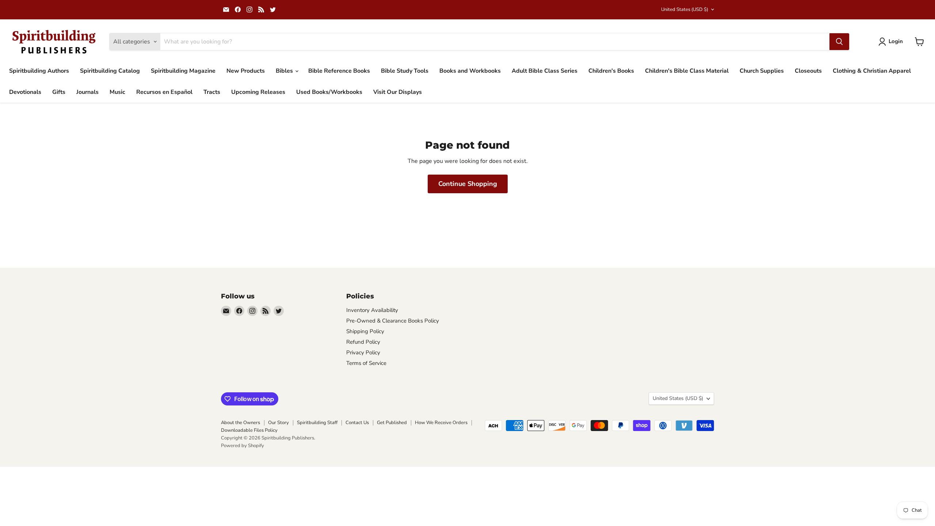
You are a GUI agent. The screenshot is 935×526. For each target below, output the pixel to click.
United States (684, 9)
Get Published (392, 422)
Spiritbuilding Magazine (183, 71)
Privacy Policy (363, 352)
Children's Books (611, 71)
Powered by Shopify (242, 445)
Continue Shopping (467, 183)
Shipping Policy (365, 331)
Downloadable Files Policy (249, 430)
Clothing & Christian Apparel (872, 71)
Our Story (278, 422)
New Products (245, 71)
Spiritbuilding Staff (317, 422)
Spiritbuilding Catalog (110, 71)
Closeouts (808, 71)
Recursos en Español (164, 92)
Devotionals (25, 92)
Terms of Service (366, 363)
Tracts (211, 92)
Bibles (285, 71)
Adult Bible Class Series (544, 71)
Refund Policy (363, 342)
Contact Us (357, 422)
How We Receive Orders (441, 422)
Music (117, 92)
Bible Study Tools (404, 71)
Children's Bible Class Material (687, 71)
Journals (87, 92)
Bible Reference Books (339, 71)
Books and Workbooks (470, 71)
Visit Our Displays (397, 92)
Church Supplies (762, 71)
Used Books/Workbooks (329, 92)
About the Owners (240, 422)
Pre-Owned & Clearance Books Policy (392, 320)
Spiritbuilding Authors (39, 71)
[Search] (839, 41)
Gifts (58, 92)
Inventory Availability (372, 310)
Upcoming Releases (258, 92)
